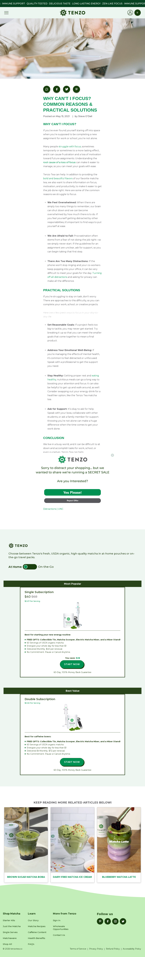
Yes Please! (72, 492)
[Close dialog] (112, 455)
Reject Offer (72, 500)
